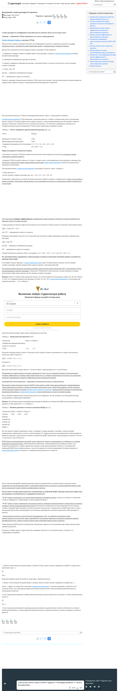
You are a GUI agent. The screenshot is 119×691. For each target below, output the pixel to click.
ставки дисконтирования (63, 53)
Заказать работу (70, 3)
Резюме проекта (95, 66)
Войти (97, 1)
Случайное (49, 3)
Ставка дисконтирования (58, 279)
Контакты (57, 3)
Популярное (41, 3)
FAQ (62, 3)
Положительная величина (11, 119)
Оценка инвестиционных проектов (39, 390)
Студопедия (14, 3)
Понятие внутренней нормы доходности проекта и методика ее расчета (102, 24)
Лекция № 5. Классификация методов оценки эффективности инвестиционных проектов (103, 57)
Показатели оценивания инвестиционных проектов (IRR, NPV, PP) (103, 41)
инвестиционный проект (33, 263)
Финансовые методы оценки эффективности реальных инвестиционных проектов (100, 30)
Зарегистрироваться (107, 1)
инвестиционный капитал (11, 450)
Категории (25, 3)
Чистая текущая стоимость (12, 40)
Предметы (33, 3)
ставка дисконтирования (52, 163)
